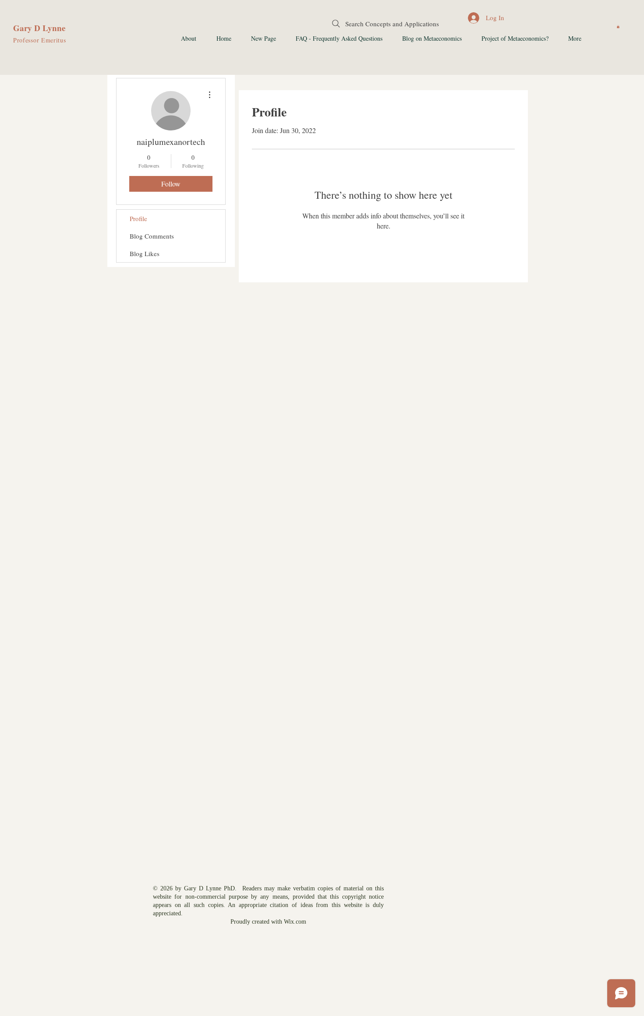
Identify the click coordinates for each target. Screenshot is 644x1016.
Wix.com (295, 921)
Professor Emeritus (39, 40)
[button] (618, 26)
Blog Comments (152, 236)
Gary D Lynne (39, 28)
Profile (138, 218)
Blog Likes (144, 253)
